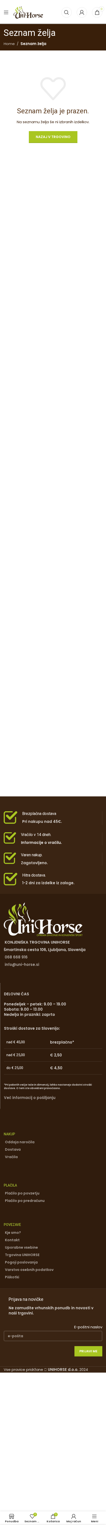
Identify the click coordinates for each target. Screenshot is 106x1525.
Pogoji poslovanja (21, 1262)
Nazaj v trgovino (53, 136)
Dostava (13, 1149)
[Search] (66, 12)
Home (9, 43)
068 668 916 (16, 957)
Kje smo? (13, 1232)
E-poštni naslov (88, 1327)
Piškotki (12, 1277)
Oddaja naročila (20, 1142)
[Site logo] (28, 12)
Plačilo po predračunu (25, 1200)
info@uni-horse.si (22, 964)
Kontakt (12, 1240)
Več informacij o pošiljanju (29, 1097)
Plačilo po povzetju (22, 1193)
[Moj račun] (81, 12)
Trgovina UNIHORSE (22, 1254)
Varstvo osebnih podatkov (29, 1269)
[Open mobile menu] (6, 12)
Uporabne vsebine (21, 1247)
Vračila (11, 1156)
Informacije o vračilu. (41, 842)
